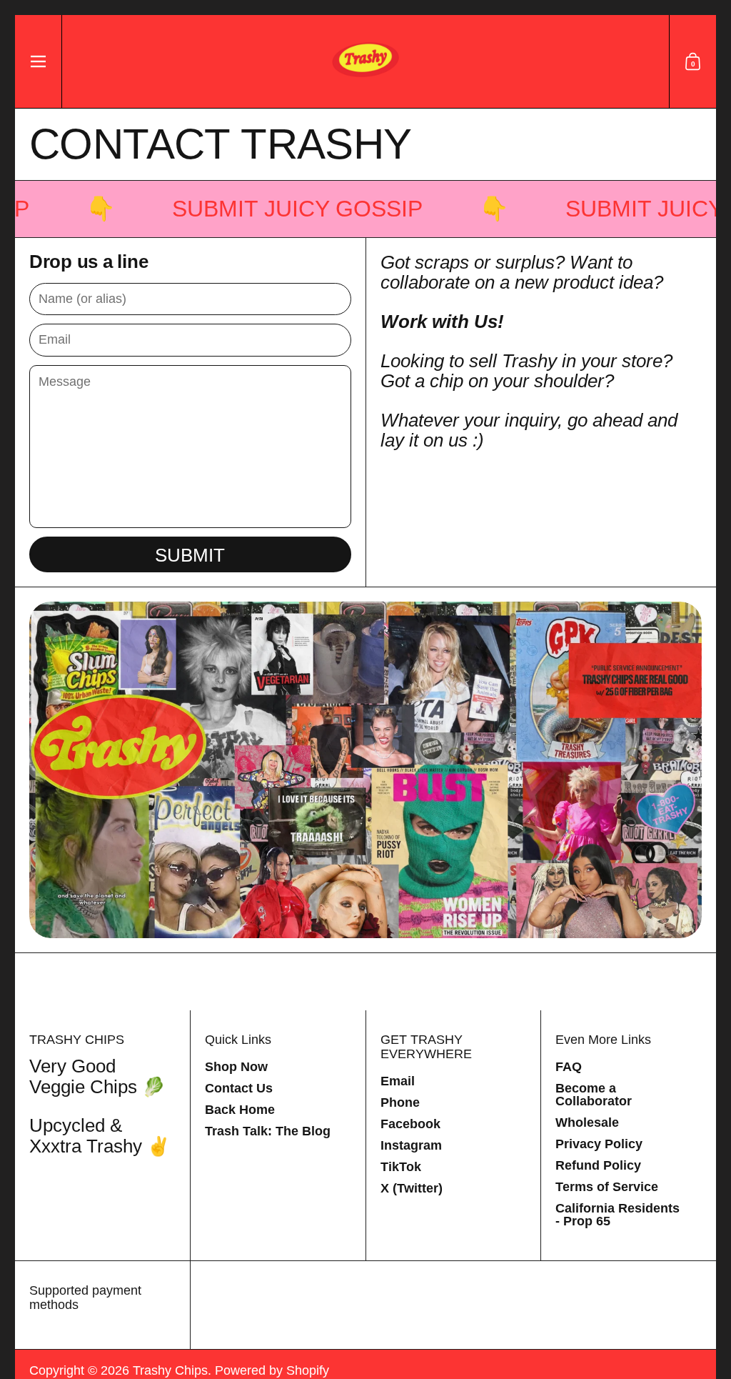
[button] (692, 61)
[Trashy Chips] (365, 61)
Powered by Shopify (272, 1370)
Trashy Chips (170, 1370)
